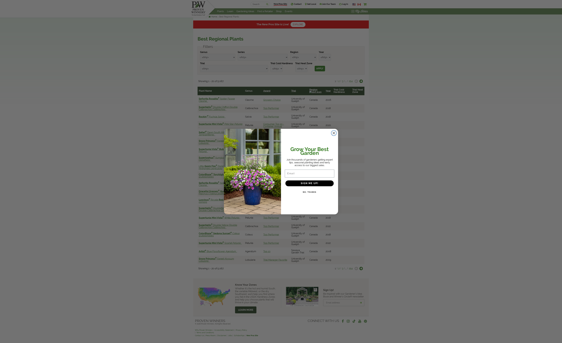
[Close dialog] (334, 133)
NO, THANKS (309, 192)
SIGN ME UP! (309, 183)
